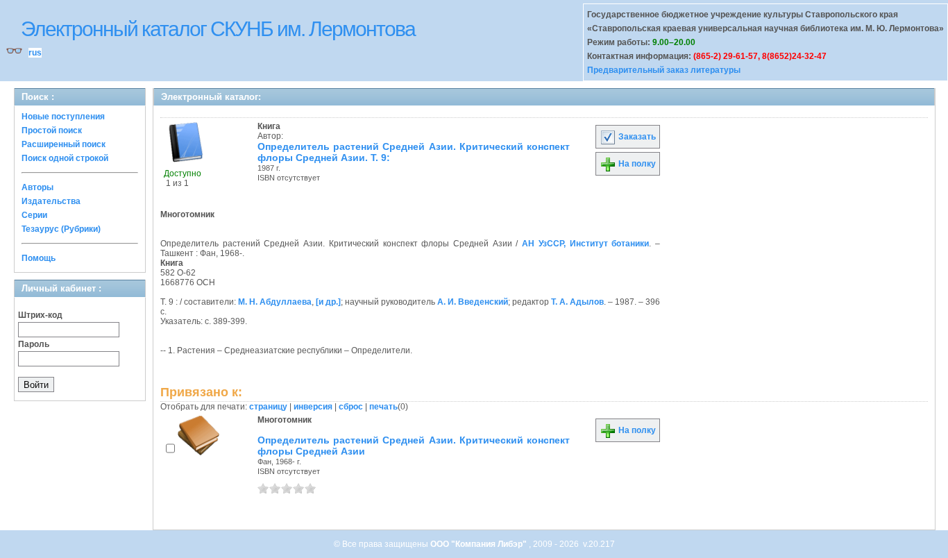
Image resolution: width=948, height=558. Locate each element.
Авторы (37, 187)
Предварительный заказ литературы (663, 70)
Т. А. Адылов (577, 302)
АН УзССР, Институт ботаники (585, 243)
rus (35, 53)
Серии (34, 215)
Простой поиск (52, 130)
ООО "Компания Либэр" (479, 544)
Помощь (39, 258)
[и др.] (328, 302)
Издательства (51, 201)
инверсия (313, 407)
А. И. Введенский (472, 302)
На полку (636, 164)
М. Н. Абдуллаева (275, 302)
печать (383, 407)
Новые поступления (63, 116)
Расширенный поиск (63, 144)
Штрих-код (40, 315)
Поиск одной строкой (65, 158)
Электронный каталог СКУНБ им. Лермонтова (218, 28)
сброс (351, 407)
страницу (268, 407)
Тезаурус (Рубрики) (61, 229)
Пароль (33, 344)
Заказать (636, 137)
